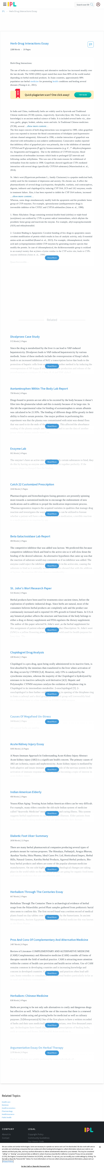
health (55, 81)
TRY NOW (83, 95)
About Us (6, 1134)
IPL (3, 11)
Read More (51, 366)
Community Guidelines (39, 1138)
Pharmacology (7, 1111)
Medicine (5, 1105)
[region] (52, 1157)
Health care (6, 1102)
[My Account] (99, 4)
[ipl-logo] (12, 5)
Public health (6, 1117)
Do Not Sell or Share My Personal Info (35, 1166)
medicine (34, 81)
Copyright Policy (35, 1134)
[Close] (100, 1147)
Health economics (8, 1108)
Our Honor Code (36, 1141)
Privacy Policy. (8, 1161)
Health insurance (8, 1114)
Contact (5, 1138)
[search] (91, 4)
